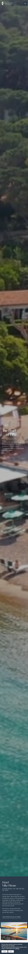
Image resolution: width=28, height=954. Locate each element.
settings (17, 948)
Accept (4, 951)
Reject (11, 951)
